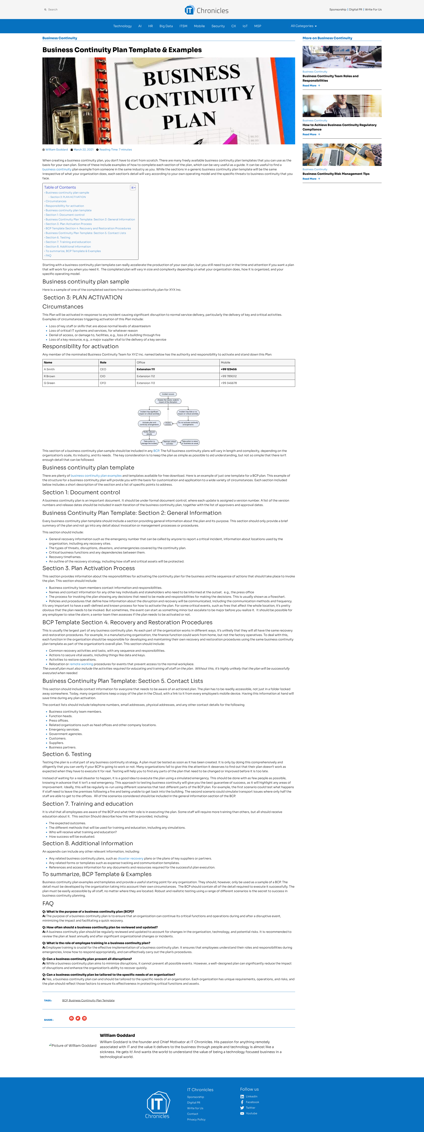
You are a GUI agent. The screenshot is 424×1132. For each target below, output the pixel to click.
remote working (81, 664)
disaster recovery (130, 858)
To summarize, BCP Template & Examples (73, 251)
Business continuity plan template (69, 210)
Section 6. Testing (58, 237)
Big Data (166, 26)
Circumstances (56, 201)
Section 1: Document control (65, 215)
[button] (71, 1018)
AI (140, 26)
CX (233, 26)
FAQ (48, 255)
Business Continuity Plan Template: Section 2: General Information (90, 219)
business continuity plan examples (96, 476)
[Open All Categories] (315, 26)
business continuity (57, 169)
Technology (122, 26)
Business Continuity (59, 38)
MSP (257, 26)
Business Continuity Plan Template (92, 1000)
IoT (245, 26)
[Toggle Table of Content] (131, 187)
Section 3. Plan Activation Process (69, 224)
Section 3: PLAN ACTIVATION (68, 197)
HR (150, 26)
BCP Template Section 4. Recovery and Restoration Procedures (88, 228)
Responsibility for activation (65, 206)
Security (218, 26)
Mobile (199, 26)
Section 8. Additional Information (68, 246)
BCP (156, 451)
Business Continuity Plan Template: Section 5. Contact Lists (86, 233)
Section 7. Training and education (68, 242)
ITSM (183, 26)
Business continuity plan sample (67, 192)
